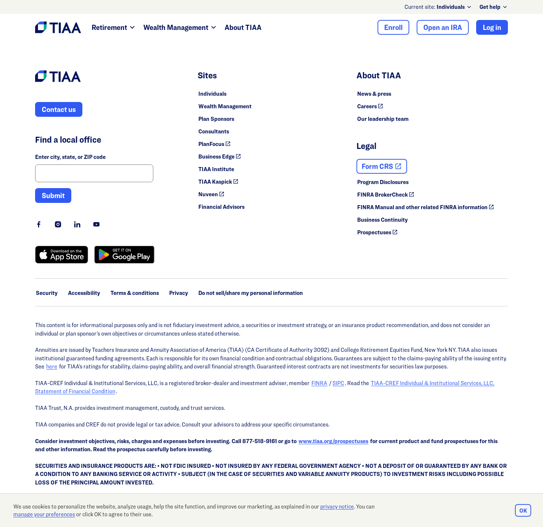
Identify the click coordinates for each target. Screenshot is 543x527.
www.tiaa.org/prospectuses (333, 441)
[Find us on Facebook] (38, 224)
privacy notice (337, 506)
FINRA (319, 383)
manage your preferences (44, 514)
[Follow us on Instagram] (58, 224)
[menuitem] (454, 7)
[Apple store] (61, 255)
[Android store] (124, 255)
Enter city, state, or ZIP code (70, 156)
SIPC (338, 383)
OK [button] (523, 510)
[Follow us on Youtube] (96, 224)
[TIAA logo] (58, 77)
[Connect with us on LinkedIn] (77, 224)
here (51, 366)
